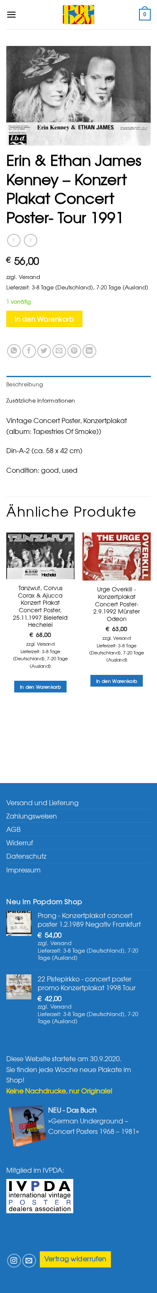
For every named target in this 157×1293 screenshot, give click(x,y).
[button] (11, 14)
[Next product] (13, 240)
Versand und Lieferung (42, 802)
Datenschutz (26, 856)
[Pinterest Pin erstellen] (74, 351)
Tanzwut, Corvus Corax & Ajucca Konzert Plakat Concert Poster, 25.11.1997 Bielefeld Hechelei (40, 606)
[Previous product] (30, 240)
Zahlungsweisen (31, 816)
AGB (13, 829)
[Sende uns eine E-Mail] (29, 1261)
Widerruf (19, 842)
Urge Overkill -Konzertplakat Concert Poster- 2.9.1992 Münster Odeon (116, 604)
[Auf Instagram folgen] (14, 1261)
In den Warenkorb (44, 319)
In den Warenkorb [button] (40, 686)
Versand (29, 277)
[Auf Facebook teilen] (29, 351)
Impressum (23, 870)
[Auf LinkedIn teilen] (89, 351)
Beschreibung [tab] (24, 384)
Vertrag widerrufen (75, 1258)
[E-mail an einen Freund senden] (59, 351)
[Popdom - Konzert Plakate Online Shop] (79, 14)
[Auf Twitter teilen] (44, 351)
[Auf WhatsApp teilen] (14, 351)
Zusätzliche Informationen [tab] (40, 400)
